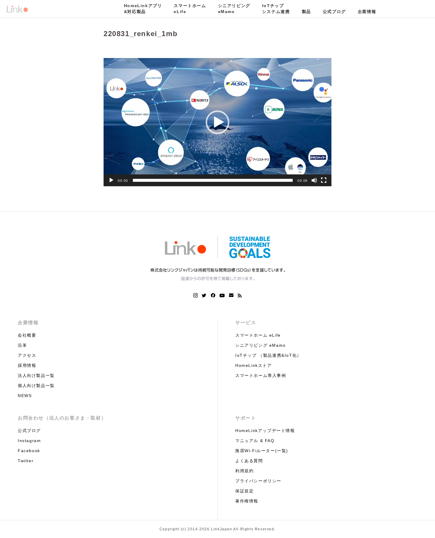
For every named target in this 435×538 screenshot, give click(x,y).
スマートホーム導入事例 (260, 375)
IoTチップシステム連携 (276, 8)
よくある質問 (249, 460)
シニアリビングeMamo (234, 8)
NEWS (25, 395)
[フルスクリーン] (324, 180)
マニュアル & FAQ (255, 440)
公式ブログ (334, 11)
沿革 (22, 345)
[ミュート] (314, 180)
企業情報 (367, 11)
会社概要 (27, 335)
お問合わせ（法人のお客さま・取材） (62, 417)
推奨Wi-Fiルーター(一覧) (261, 450)
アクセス (27, 355)
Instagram (29, 440)
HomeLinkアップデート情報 (265, 430)
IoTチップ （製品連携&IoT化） (268, 355)
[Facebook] (213, 295)
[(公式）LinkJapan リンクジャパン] (17, 9)
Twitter (25, 460)
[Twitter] (204, 295)
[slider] (213, 180)
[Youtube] (222, 295)
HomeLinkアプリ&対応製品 (143, 8)
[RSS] (240, 295)
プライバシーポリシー (258, 480)
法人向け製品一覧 (36, 375)
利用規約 (244, 470)
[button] (217, 122)
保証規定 (244, 491)
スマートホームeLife (190, 8)
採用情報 (27, 365)
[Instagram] (195, 295)
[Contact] (231, 295)
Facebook (29, 450)
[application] (217, 122)
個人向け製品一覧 (36, 385)
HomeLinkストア (253, 365)
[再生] (111, 180)
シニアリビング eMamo (260, 345)
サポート (245, 417)
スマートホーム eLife (258, 335)
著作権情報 (246, 501)
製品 (306, 11)
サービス (245, 322)
